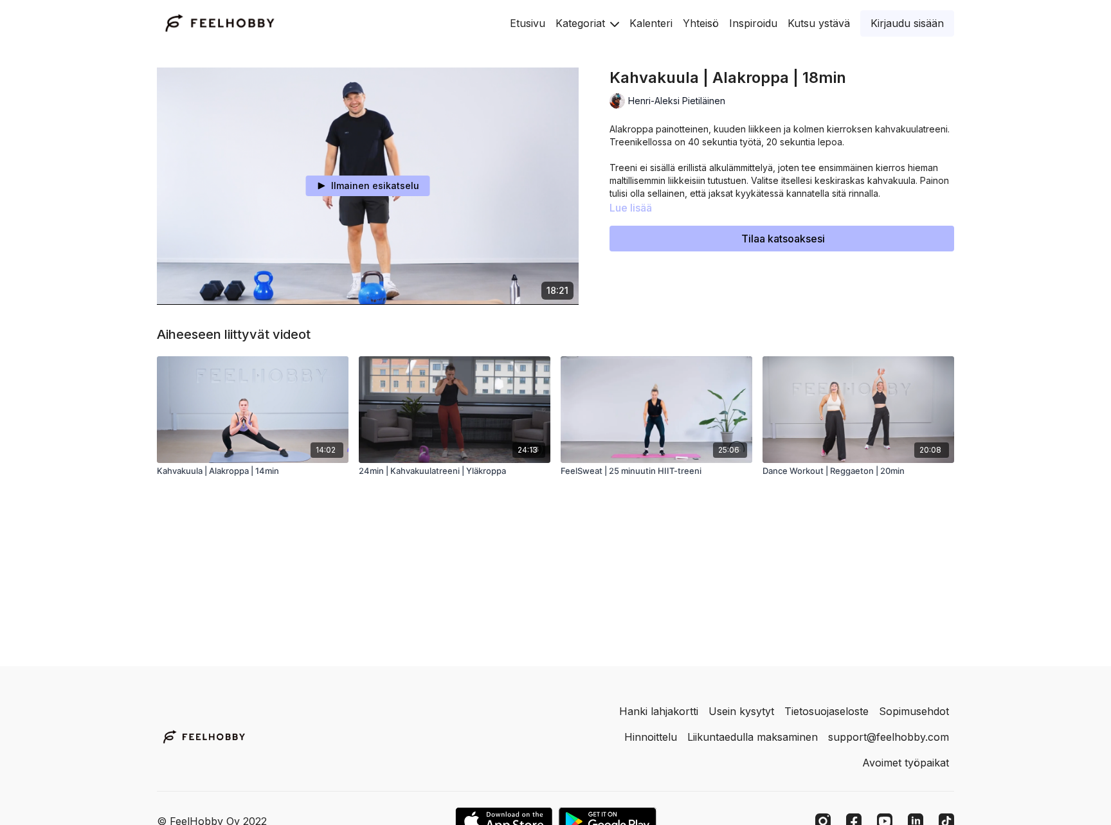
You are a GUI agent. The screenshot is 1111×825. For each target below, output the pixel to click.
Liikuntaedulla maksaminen (752, 736)
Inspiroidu (753, 23)
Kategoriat (582, 23)
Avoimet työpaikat (905, 762)
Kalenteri (651, 23)
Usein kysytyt (741, 711)
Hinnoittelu (650, 736)
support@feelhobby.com (888, 736)
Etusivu (527, 23)
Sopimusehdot (914, 711)
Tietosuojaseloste (826, 711)
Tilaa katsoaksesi (783, 238)
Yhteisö (701, 23)
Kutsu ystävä (819, 23)
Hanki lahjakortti (658, 711)
